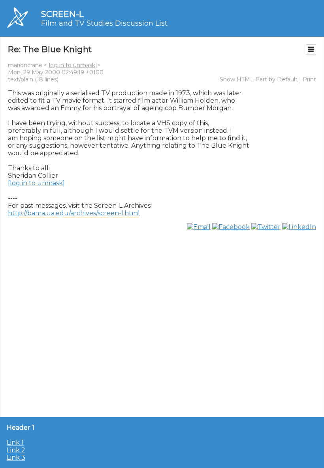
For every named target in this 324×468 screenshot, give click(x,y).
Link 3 (16, 457)
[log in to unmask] (72, 65)
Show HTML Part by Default (259, 79)
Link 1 (15, 442)
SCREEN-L (62, 14)
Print (309, 79)
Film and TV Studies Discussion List (104, 23)
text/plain (20, 79)
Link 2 (16, 450)
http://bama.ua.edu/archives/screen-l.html (74, 213)
